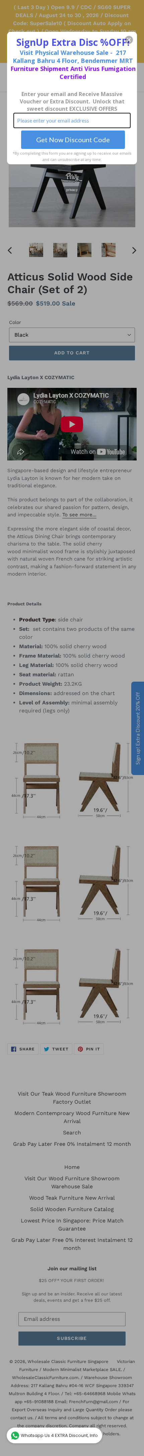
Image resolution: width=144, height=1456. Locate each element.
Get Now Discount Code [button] (73, 140)
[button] (129, 40)
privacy (72, 189)
